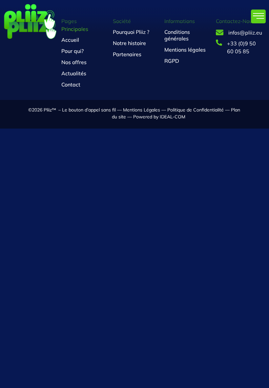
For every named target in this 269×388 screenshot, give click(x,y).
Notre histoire (129, 43)
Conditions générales (177, 35)
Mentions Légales (141, 110)
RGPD (171, 61)
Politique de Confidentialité (195, 110)
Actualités (73, 73)
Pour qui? (72, 51)
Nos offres (74, 62)
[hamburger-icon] (258, 16)
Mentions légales (185, 49)
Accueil (70, 39)
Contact (70, 84)
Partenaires (127, 54)
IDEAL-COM (171, 117)
